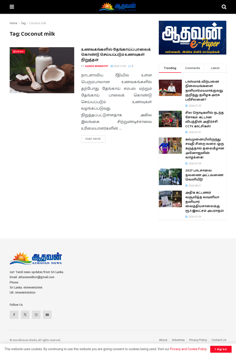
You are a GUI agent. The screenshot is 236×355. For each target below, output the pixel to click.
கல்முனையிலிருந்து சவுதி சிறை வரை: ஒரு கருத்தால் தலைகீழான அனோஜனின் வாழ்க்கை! (204, 148)
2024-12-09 (119, 66)
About (163, 340)
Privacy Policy (198, 340)
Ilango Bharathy (96, 66)
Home (13, 23)
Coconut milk (37, 23)
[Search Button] (224, 7)
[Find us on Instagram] (36, 315)
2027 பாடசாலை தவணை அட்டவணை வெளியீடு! (204, 175)
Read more (95, 137)
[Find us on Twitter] (25, 315)
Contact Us (219, 340)
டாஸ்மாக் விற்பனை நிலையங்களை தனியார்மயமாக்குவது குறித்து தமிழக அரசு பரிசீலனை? (204, 90)
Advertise (178, 340)
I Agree (221, 349)
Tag (23, 23)
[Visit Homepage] (118, 7)
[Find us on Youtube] (47, 315)
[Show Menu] (12, 7)
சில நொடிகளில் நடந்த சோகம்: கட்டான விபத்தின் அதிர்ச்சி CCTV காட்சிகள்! (204, 119)
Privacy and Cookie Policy (188, 349)
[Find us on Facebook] (14, 315)
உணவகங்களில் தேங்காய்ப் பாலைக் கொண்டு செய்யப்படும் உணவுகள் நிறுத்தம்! (115, 55)
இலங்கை (18, 51)
